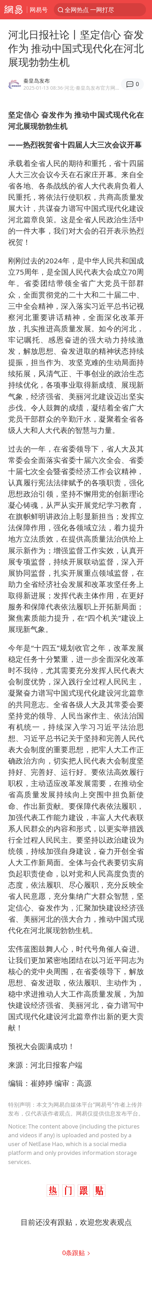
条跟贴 (74, 1252)
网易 (13, 9)
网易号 (39, 10)
